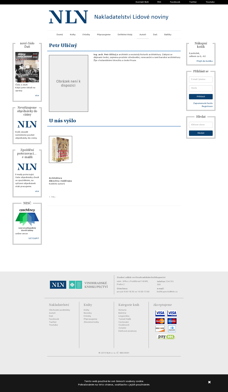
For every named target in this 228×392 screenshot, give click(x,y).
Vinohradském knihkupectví (150, 277)
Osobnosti (123, 325)
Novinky (88, 313)
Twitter (193, 2)
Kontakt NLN (142, 2)
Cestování (123, 322)
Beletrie (122, 313)
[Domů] (108, 17)
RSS (159, 2)
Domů (60, 34)
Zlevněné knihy (91, 322)
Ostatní (122, 328)
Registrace (207, 106)
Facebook (175, 2)
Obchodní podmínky (59, 310)
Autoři (142, 34)
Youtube (210, 2)
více (37, 95)
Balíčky (167, 34)
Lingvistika (123, 316)
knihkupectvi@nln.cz (167, 291)
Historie (122, 310)
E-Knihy (86, 34)
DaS (155, 34)
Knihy (73, 34)
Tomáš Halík (124, 319)
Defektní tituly (125, 34)
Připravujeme (104, 34)
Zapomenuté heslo (203, 103)
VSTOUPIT (33, 238)
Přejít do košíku (205, 61)
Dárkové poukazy (127, 331)
